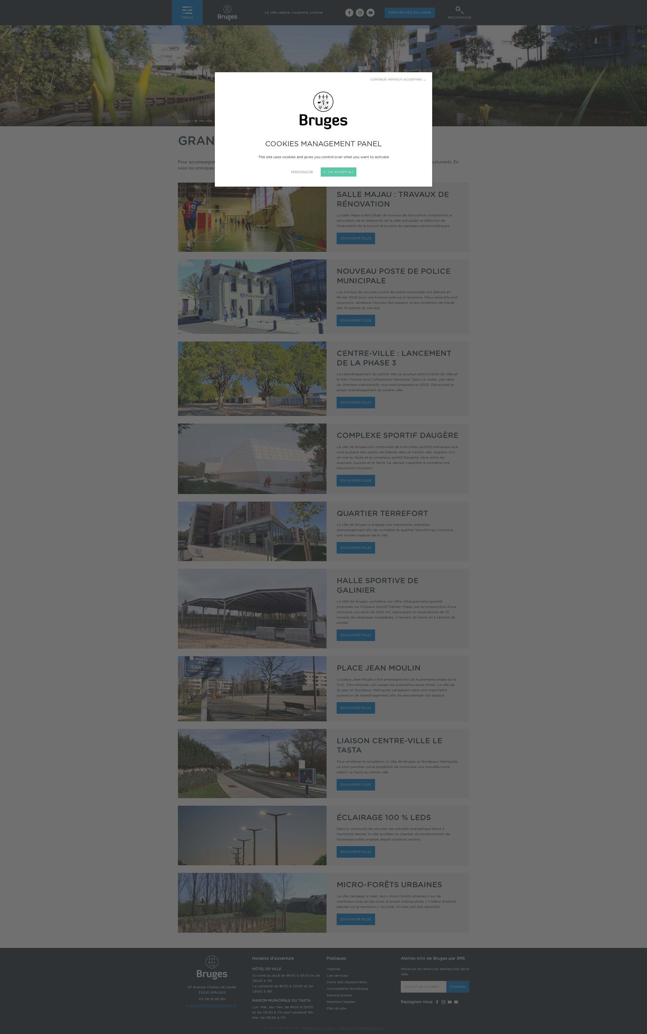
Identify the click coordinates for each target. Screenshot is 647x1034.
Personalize (302, 172)
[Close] (323, 517)
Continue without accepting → (398, 79)
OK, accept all (340, 172)
